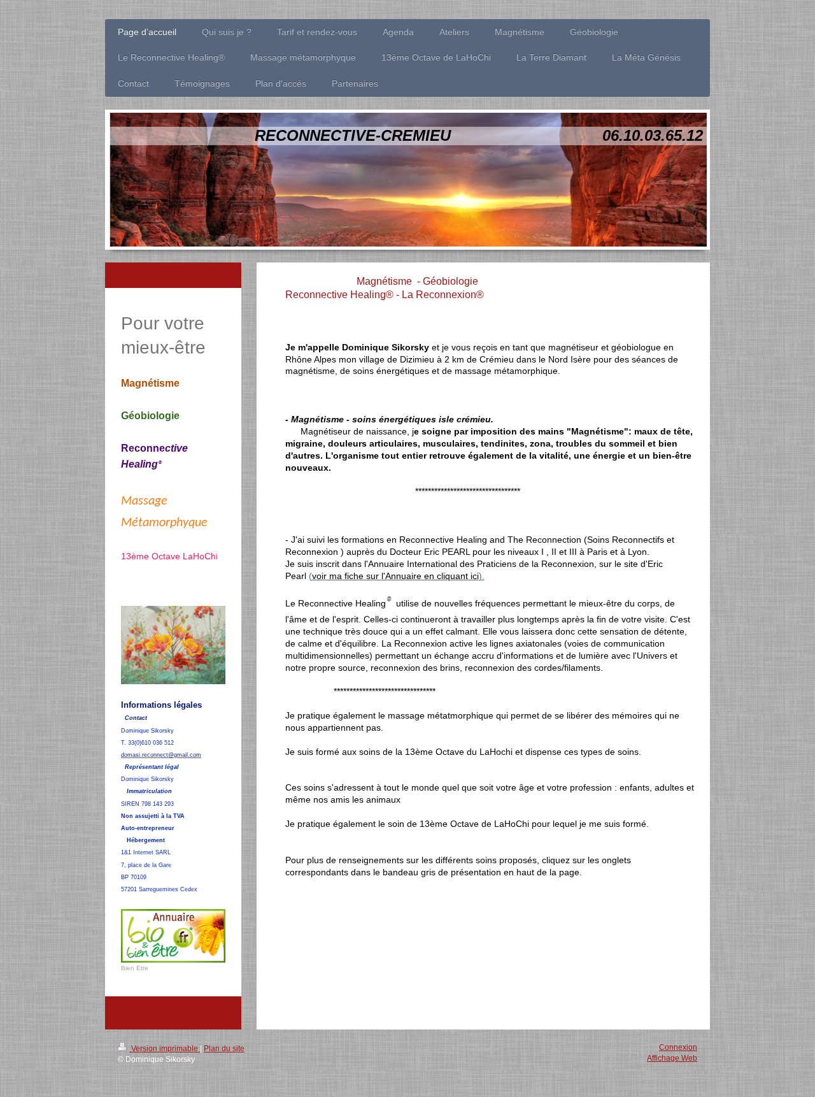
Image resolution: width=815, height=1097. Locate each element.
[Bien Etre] (173, 936)
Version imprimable (164, 1048)
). (482, 576)
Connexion (678, 1047)
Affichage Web (672, 1058)
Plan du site (224, 1048)
